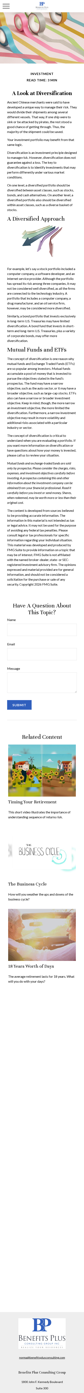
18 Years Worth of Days (31, 966)
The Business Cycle (27, 884)
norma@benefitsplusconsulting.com (42, 1357)
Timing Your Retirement (32, 802)
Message (13, 668)
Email (11, 644)
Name (11, 620)
